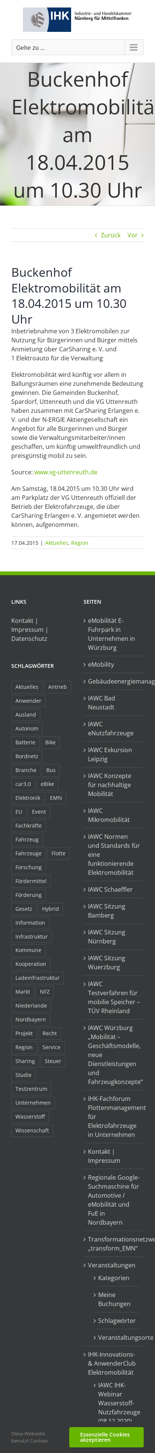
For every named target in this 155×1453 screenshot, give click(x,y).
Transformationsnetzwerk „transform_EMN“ (114, 1243)
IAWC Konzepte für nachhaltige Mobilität (109, 785)
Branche (25, 770)
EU (18, 811)
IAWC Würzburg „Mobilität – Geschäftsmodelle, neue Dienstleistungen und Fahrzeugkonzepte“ (114, 1055)
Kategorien (113, 1278)
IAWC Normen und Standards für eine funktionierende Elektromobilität (114, 854)
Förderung (28, 894)
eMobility (101, 664)
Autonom (26, 728)
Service (52, 1047)
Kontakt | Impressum (104, 1156)
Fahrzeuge (28, 853)
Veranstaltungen (111, 1265)
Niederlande (31, 1005)
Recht (50, 1033)
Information (30, 922)
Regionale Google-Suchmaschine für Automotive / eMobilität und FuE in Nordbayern (114, 1200)
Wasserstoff (30, 1116)
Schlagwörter (117, 1321)
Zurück (110, 235)
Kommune (28, 950)
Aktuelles (56, 542)
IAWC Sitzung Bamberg (106, 910)
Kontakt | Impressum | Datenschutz (30, 629)
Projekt (24, 1033)
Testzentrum (31, 1088)
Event (39, 811)
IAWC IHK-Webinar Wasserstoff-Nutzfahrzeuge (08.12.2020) (117, 1403)
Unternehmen (33, 1102)
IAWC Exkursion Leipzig (110, 754)
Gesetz (23, 908)
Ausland (25, 714)
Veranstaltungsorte (117, 1337)
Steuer (53, 1061)
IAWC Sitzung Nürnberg (106, 936)
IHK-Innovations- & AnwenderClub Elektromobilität (112, 1363)
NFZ (45, 991)
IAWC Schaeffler (110, 889)
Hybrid (50, 908)
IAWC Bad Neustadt (101, 702)
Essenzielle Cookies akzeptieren (105, 1437)
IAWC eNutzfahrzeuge (111, 728)
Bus (51, 770)
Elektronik (27, 797)
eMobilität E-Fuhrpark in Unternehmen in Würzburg (111, 634)
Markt (22, 991)
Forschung (28, 867)
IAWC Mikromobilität (109, 815)
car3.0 (23, 783)
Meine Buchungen (114, 1299)
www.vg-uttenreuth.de (65, 472)
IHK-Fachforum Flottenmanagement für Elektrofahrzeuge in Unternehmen (114, 1117)
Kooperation (30, 963)
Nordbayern (30, 1019)
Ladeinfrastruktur (37, 977)
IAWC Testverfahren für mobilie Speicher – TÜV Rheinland (114, 997)
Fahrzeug (27, 839)
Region (79, 542)
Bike (50, 742)
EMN (56, 797)
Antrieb (57, 686)
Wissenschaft (32, 1130)
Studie (23, 1074)
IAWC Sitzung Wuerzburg (106, 962)
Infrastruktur (31, 936)
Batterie (25, 742)
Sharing (25, 1061)
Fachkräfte (28, 825)
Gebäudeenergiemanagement (114, 681)
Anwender (28, 700)
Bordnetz (26, 756)
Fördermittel (31, 881)
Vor (133, 235)
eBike (47, 783)
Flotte (58, 853)
